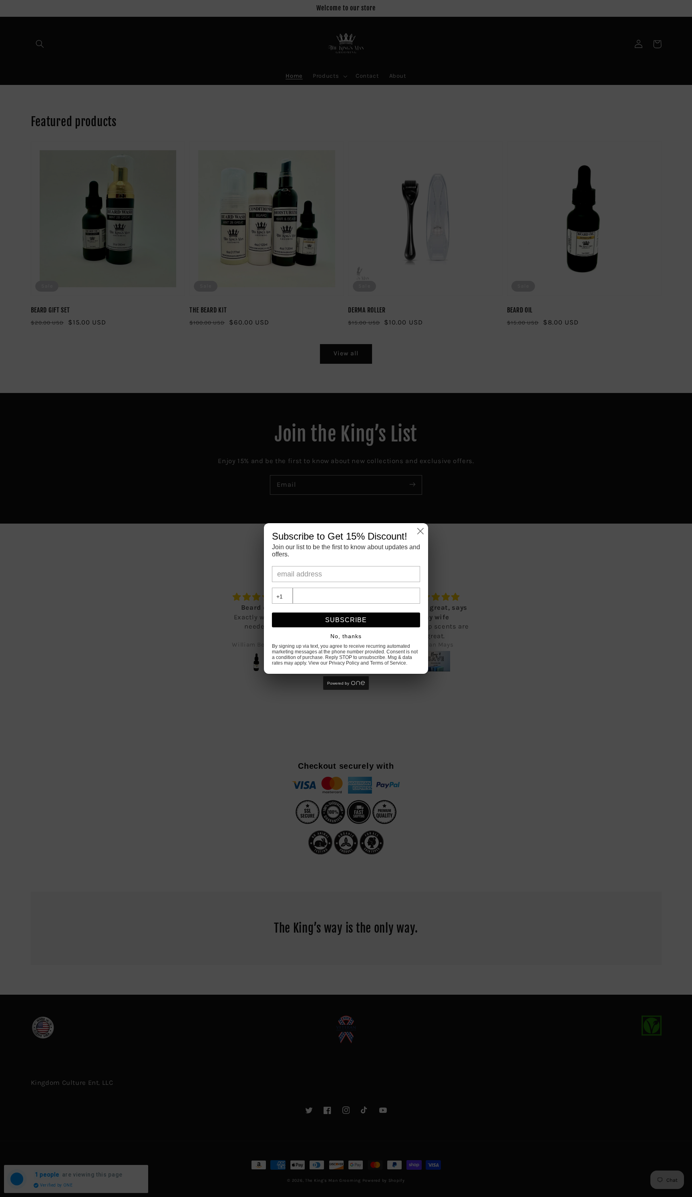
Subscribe (346, 620)
